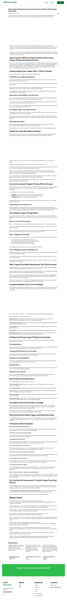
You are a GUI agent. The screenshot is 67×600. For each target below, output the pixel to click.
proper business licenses (29, 347)
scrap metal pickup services (47, 418)
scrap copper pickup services (21, 63)
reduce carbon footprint (37, 268)
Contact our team (31, 419)
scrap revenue (21, 54)
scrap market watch (34, 68)
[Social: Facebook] (58, 13)
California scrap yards (19, 188)
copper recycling (25, 418)
